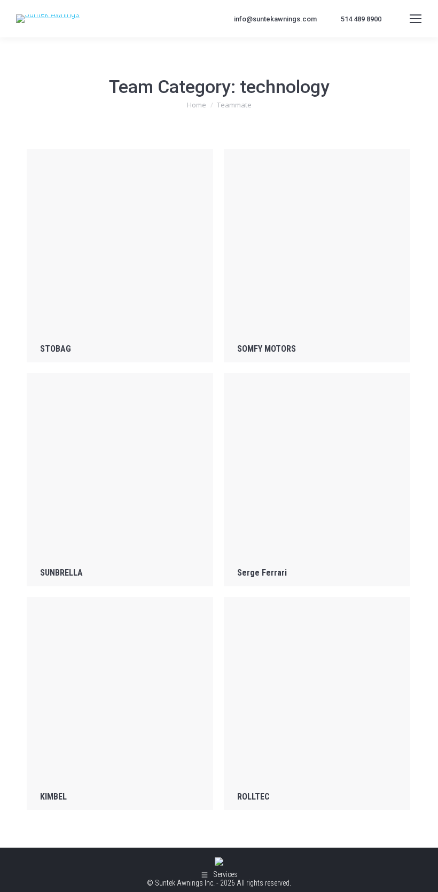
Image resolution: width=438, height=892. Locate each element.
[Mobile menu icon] (415, 18)
